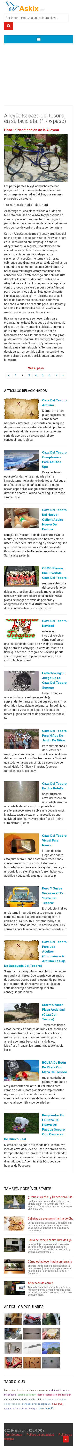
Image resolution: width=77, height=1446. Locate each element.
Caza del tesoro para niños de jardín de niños (54, 735)
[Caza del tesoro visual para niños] (21, 844)
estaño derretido (27, 1394)
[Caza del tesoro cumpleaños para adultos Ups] (21, 461)
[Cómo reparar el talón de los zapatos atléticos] (51, 1319)
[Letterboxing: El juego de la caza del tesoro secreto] (21, 682)
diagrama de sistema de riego (20, 1408)
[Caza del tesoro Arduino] (21, 409)
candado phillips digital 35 (36, 1404)
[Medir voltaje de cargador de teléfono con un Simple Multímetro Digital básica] (13, 1362)
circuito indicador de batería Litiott (22, 1399)
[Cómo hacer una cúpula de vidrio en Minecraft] (51, 1348)
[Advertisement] (38, 71)
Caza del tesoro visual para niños (54, 840)
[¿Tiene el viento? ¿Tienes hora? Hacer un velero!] (14, 1202)
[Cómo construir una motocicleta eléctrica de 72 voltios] (32, 1319)
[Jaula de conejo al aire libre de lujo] (14, 1245)
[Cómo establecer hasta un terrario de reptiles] (14, 1266)
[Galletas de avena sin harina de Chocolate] (14, 1223)
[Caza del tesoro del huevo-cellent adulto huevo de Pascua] (21, 519)
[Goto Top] (66, 1439)
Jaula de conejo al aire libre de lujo (50, 1240)
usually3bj (57, 1404)
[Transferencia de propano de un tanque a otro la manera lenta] (13, 1333)
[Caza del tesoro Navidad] (21, 630)
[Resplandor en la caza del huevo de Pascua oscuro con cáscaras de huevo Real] (21, 1124)
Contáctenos (13, 1434)
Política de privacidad (40, 1434)
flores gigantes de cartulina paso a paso (26, 1390)
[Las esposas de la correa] (32, 1333)
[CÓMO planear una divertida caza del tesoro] (21, 577)
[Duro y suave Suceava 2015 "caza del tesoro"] (21, 897)
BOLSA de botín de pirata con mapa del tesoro (54, 1067)
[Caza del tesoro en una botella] (21, 792)
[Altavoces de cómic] (14, 1288)
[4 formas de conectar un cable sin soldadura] (32, 1362)
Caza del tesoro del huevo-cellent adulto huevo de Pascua (54, 519)
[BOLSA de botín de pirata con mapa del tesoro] (21, 1071)
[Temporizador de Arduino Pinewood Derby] (13, 1319)
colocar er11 (46, 1408)
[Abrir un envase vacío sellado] (51, 1333)
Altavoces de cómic (40, 1283)
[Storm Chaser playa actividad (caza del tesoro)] (21, 1013)
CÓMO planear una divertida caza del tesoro (54, 573)
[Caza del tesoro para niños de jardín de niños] (21, 739)
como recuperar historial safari (54, 1394)
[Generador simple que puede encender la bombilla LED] (51, 1362)
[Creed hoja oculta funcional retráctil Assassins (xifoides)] (32, 1348)
